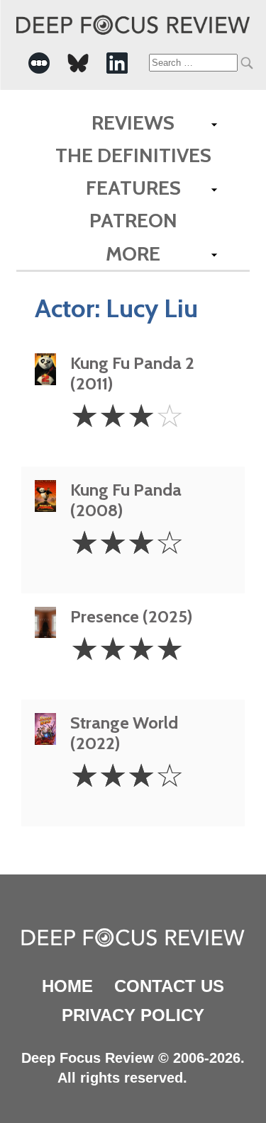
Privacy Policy (133, 1015)
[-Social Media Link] (39, 63)
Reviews (133, 122)
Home (67, 986)
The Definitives (133, 155)
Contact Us (169, 986)
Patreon (133, 220)
